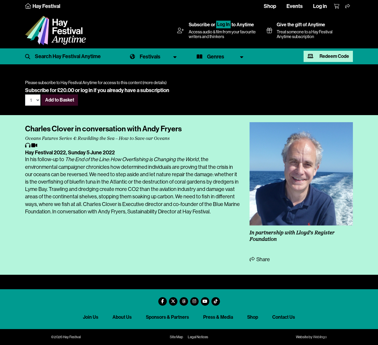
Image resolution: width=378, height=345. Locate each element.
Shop (270, 6)
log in (87, 90)
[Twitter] (173, 299)
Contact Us (283, 317)
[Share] (348, 6)
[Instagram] (194, 299)
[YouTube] (205, 299)
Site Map (176, 337)
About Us (122, 317)
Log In (223, 24)
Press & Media (218, 317)
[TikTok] (215, 299)
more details (154, 82)
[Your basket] (337, 6)
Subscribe (199, 24)
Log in (320, 6)
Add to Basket (59, 100)
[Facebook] (162, 299)
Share (262, 259)
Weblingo (320, 337)
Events (294, 6)
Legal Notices (198, 337)
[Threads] (183, 299)
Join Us (90, 317)
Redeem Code (334, 56)
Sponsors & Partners (167, 317)
